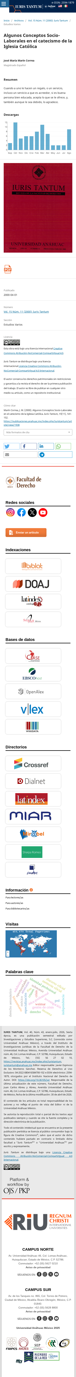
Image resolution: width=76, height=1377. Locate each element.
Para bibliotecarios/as (17, 908)
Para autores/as (14, 903)
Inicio (7, 20)
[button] (12, 446)
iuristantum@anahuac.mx (18, 1065)
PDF (8, 269)
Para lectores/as (14, 897)
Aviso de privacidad (38, 1267)
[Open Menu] (3, 3)
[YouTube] (43, 512)
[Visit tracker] (31, 956)
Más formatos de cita (17, 432)
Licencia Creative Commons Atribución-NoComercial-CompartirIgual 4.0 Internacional (38, 1156)
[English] (60, 6)
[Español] (66, 6)
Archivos (19, 20)
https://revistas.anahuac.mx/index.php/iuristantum (32, 1061)
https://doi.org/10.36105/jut (34, 1080)
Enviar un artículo (27, 532)
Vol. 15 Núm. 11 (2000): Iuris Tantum (48, 20)
